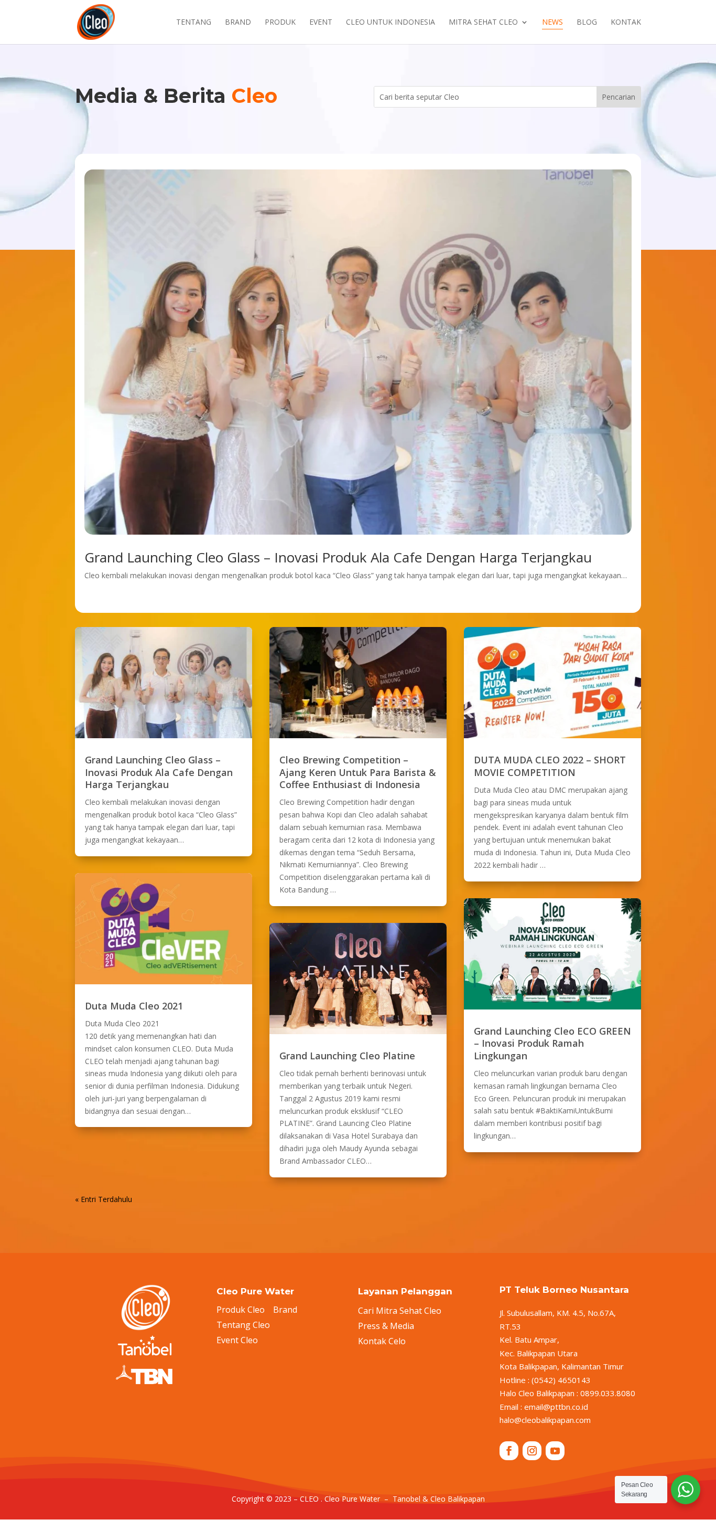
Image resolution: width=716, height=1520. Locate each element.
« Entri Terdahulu (103, 1199)
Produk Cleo (240, 1309)
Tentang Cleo (243, 1325)
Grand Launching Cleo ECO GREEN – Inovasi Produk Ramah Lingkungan (552, 1043)
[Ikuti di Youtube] (555, 1450)
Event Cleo (237, 1340)
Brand (285, 1309)
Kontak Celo (382, 1341)
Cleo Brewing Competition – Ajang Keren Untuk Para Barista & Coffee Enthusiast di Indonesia (357, 772)
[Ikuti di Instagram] (532, 1450)
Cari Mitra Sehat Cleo (399, 1310)
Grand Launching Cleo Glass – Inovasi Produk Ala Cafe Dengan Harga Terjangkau (338, 557)
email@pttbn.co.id (556, 1406)
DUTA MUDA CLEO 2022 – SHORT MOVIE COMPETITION (550, 765)
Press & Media (386, 1326)
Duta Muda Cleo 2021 (134, 1006)
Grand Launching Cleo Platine (347, 1055)
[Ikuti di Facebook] (509, 1450)
